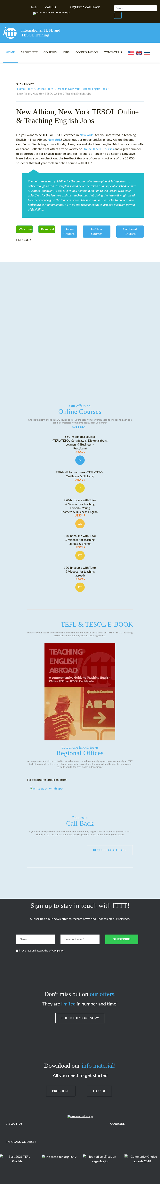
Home (10, 52)
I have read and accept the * (42, 951)
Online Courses (79, 409)
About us (14, 1123)
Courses (50, 52)
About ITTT (29, 52)
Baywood (47, 229)
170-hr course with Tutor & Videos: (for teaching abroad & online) (80, 542)
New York (86, 135)
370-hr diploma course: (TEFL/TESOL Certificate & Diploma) (80, 476)
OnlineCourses (69, 231)
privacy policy (56, 951)
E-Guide (99, 1091)
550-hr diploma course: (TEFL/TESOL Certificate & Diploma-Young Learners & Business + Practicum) (80, 444)
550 (80, 460)
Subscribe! (122, 939)
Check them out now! (80, 1018)
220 (80, 524)
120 (80, 587)
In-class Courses (21, 1142)
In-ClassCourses (96, 231)
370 (80, 488)
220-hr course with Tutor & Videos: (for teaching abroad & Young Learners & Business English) (79, 508)
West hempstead (26, 229)
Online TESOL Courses (98, 149)
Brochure (60, 1091)
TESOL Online (36, 89)
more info (78, 427)
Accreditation (86, 52)
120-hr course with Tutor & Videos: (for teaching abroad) (80, 573)
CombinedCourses (130, 231)
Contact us (113, 52)
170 (80, 555)
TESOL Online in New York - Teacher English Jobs (77, 89)
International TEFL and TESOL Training (40, 32)
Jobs (65, 52)
